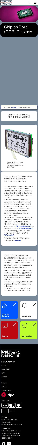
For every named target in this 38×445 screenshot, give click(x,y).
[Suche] (29, 2)
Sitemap (4, 377)
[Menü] (35, 2)
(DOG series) (9, 235)
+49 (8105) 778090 (14, 435)
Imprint (3, 365)
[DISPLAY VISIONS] (6, 2)
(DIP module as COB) (23, 226)
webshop (17, 240)
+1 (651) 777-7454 (15, 431)
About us (4, 386)
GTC (3, 373)
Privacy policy (5, 369)
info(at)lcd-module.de (12, 433)
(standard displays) (26, 228)
